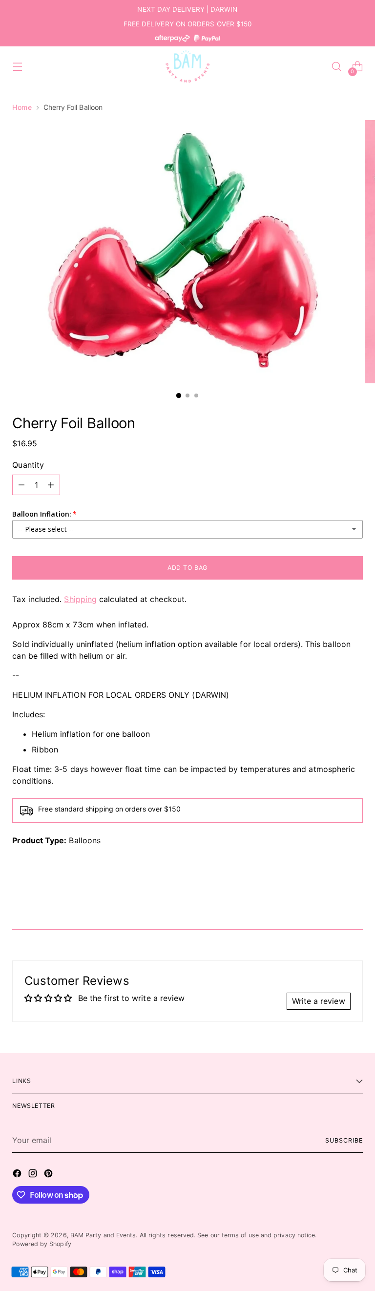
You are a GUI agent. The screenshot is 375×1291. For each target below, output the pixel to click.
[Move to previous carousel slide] (332, 896)
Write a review (318, 1001)
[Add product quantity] (51, 485)
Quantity (28, 465)
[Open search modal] (337, 67)
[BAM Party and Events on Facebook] (18, 1174)
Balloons (85, 840)
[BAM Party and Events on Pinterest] (49, 1174)
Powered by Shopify (41, 1244)
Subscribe (343, 1140)
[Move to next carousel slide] (354, 895)
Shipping (80, 599)
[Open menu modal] (17, 67)
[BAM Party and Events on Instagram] (34, 1174)
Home (21, 107)
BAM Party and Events (103, 1235)
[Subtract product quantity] (21, 485)
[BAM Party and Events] (187, 66)
